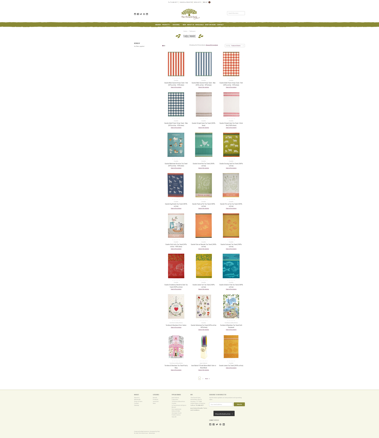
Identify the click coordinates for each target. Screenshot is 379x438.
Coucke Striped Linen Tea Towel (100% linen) (203, 124)
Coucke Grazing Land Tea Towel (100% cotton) (231, 164)
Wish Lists (197, 2)
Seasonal (176, 25)
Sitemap (136, 405)
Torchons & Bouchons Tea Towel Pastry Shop (176, 366)
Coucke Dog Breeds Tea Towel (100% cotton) (176, 205)
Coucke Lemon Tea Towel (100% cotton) (231, 365)
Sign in (182, 2)
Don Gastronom (176, 409)
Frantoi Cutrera (176, 415)
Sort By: (228, 45)
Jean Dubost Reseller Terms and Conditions (198, 409)
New (184, 25)
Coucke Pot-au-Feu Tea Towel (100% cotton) (231, 205)
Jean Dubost (175, 397)
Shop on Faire (210, 25)
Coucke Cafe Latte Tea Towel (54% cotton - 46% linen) (176, 245)
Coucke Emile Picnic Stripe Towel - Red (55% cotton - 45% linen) (231, 84)
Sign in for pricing (176, 87)
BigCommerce (145, 431)
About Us (190, 25)
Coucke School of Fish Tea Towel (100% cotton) (231, 286)
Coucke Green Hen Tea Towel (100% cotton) (203, 164)
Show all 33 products (212, 45)
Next (206, 379)
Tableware (192, 31)
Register (189, 2)
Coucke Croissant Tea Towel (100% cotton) (231, 245)
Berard (174, 407)
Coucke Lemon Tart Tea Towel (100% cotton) (204, 286)
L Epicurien (175, 399)
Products (166, 25)
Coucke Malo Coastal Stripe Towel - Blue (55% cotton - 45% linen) (204, 84)
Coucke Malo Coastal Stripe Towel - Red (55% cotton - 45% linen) (176, 84)
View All (174, 417)
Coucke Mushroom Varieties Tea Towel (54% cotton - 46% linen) (176, 164)
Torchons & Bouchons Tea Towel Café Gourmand (231, 326)
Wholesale (199, 25)
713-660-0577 (173, 2)
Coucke (174, 403)
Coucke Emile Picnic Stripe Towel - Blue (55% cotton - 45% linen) (176, 124)
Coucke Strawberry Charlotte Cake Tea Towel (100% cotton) (176, 286)
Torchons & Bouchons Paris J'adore (176, 325)
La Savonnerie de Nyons (179, 405)
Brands (158, 25)
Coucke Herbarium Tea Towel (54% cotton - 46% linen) (203, 326)
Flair (158, 431)
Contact (220, 25)
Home (185, 31)
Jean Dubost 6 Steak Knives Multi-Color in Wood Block (203, 366)
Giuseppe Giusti (176, 413)
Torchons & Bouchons (178, 401)
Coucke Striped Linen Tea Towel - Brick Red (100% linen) (231, 124)
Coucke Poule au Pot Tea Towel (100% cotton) (203, 205)
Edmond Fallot (176, 411)
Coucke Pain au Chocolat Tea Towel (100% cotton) (203, 245)
